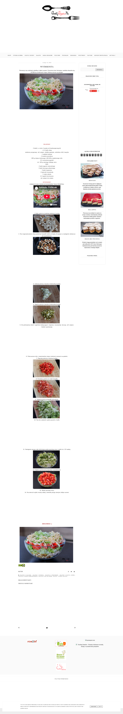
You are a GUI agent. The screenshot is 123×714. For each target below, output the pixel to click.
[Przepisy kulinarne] (61, 659)
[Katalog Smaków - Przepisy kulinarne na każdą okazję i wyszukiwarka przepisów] (90, 646)
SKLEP (9, 55)
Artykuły (112, 55)
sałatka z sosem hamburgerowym (28, 576)
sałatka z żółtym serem (45, 576)
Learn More (93, 706)
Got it (100, 706)
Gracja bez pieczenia (92, 239)
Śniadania (73, 55)
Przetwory (81, 55)
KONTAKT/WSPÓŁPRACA (101, 55)
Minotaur (92, 180)
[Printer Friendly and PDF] (46, 565)
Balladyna (92, 209)
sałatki (55, 576)
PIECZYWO (57, 55)
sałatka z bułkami (26, 575)
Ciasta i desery (29, 55)
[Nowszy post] (18, 627)
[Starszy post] (75, 627)
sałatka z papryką (38, 575)
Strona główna (18, 55)
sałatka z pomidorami (52, 575)
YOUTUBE (89, 55)
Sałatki (38, 55)
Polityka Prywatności (61, 678)
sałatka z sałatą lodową (67, 575)
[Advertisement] (61, 38)
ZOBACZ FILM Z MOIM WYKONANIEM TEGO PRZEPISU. (47, 184)
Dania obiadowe (47, 55)
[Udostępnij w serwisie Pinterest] (74, 572)
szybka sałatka (62, 576)
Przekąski (65, 55)
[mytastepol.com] (90, 640)
